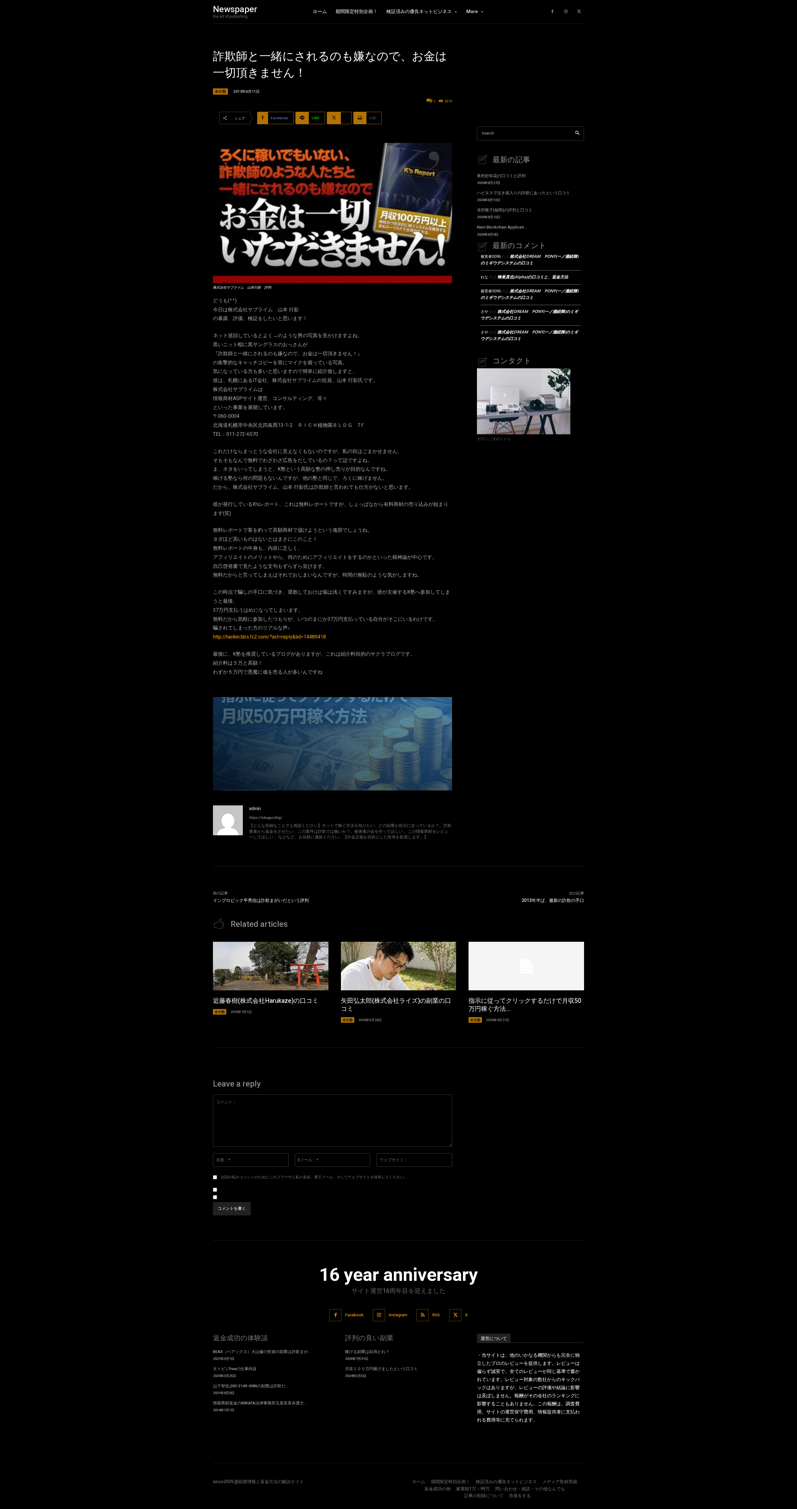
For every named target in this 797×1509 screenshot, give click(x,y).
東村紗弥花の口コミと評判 (501, 176)
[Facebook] (552, 12)
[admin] (228, 823)
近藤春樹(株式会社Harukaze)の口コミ (265, 1000)
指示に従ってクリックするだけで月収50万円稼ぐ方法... (525, 1004)
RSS (436, 1315)
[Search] (577, 133)
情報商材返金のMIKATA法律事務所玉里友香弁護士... (260, 1403)
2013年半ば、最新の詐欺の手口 (553, 900)
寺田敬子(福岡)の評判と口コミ (504, 210)
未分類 (220, 91)
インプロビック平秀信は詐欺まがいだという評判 (261, 900)
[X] (579, 12)
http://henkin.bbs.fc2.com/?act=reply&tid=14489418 (269, 637)
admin (255, 808)
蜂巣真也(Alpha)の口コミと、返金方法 (533, 277)
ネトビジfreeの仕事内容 (235, 1369)
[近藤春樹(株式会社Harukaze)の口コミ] (270, 966)
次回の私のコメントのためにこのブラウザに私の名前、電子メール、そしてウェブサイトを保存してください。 (314, 1177)
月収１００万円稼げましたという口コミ (381, 1369)
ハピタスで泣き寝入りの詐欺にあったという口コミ (523, 193)
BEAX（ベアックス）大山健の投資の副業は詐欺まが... (262, 1352)
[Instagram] (566, 12)
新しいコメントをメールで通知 (247, 1189)
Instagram (398, 1315)
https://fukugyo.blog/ (265, 817)
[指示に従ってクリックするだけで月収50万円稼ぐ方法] (526, 966)
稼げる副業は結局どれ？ (367, 1352)
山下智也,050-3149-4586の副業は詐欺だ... (250, 1386)
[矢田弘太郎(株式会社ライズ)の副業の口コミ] (398, 966)
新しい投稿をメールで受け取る (247, 1197)
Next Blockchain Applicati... (502, 227)
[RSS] (423, 1315)
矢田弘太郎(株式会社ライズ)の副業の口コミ (396, 1004)
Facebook (354, 1315)
